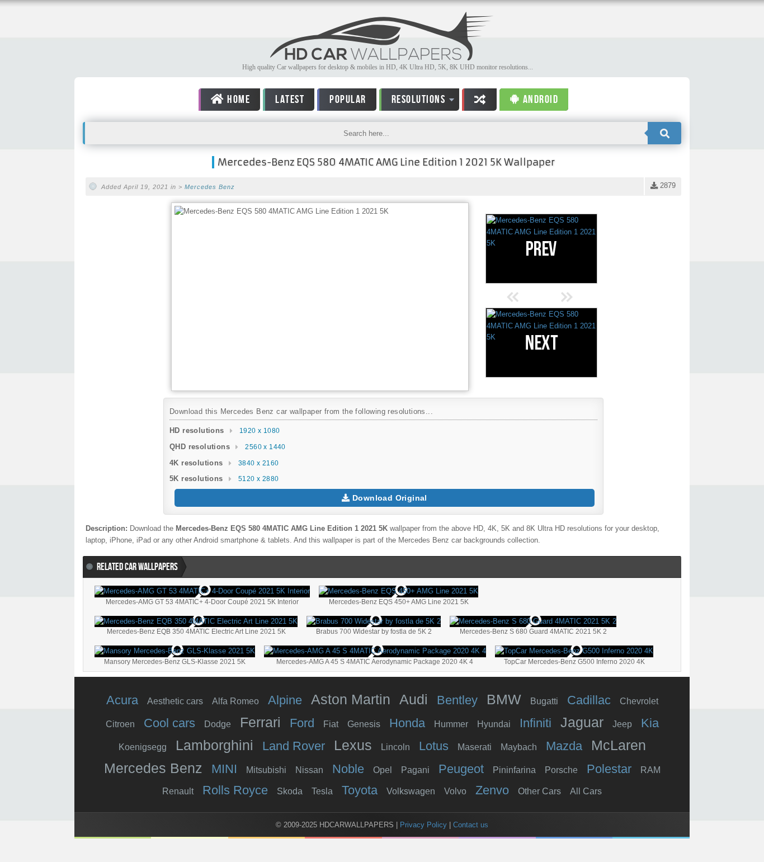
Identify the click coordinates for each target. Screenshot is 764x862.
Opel (382, 770)
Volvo (455, 791)
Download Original (388, 497)
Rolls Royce (235, 790)
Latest (289, 99)
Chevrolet (639, 701)
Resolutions (412, 101)
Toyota (360, 790)
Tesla (322, 791)
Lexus (353, 745)
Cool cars (169, 723)
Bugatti (544, 701)
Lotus (434, 746)
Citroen (120, 724)
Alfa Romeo (235, 701)
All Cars (586, 791)
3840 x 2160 (258, 463)
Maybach (519, 747)
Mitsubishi (266, 770)
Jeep (622, 724)
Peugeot (461, 769)
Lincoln (395, 747)
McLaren (618, 745)
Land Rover (293, 746)
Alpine (285, 700)
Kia (650, 723)
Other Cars (539, 791)
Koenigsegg (143, 747)
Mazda (564, 746)
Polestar (609, 769)
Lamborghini (214, 745)
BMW (504, 699)
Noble (348, 769)
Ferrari (260, 722)
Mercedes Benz (210, 186)
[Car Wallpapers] (382, 57)
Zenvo (492, 790)
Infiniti (535, 723)
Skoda (290, 791)
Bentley (457, 700)
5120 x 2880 (258, 479)
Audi (413, 699)
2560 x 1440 (265, 447)
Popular (347, 99)
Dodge (217, 724)
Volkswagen (410, 791)
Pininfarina (514, 770)
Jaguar (581, 722)
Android (539, 99)
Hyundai (494, 724)
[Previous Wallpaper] (541, 249)
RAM (650, 770)
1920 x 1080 (259, 431)
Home (238, 99)
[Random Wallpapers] (479, 99)
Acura (122, 700)
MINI (224, 769)
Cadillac (589, 700)
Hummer (451, 724)
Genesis (363, 724)
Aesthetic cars (175, 701)
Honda (407, 723)
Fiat (330, 724)
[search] (664, 133)
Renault (178, 791)
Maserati (475, 747)
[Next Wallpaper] (541, 343)
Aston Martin (350, 699)
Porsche (561, 770)
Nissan (309, 770)
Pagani (415, 770)
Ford (302, 723)
